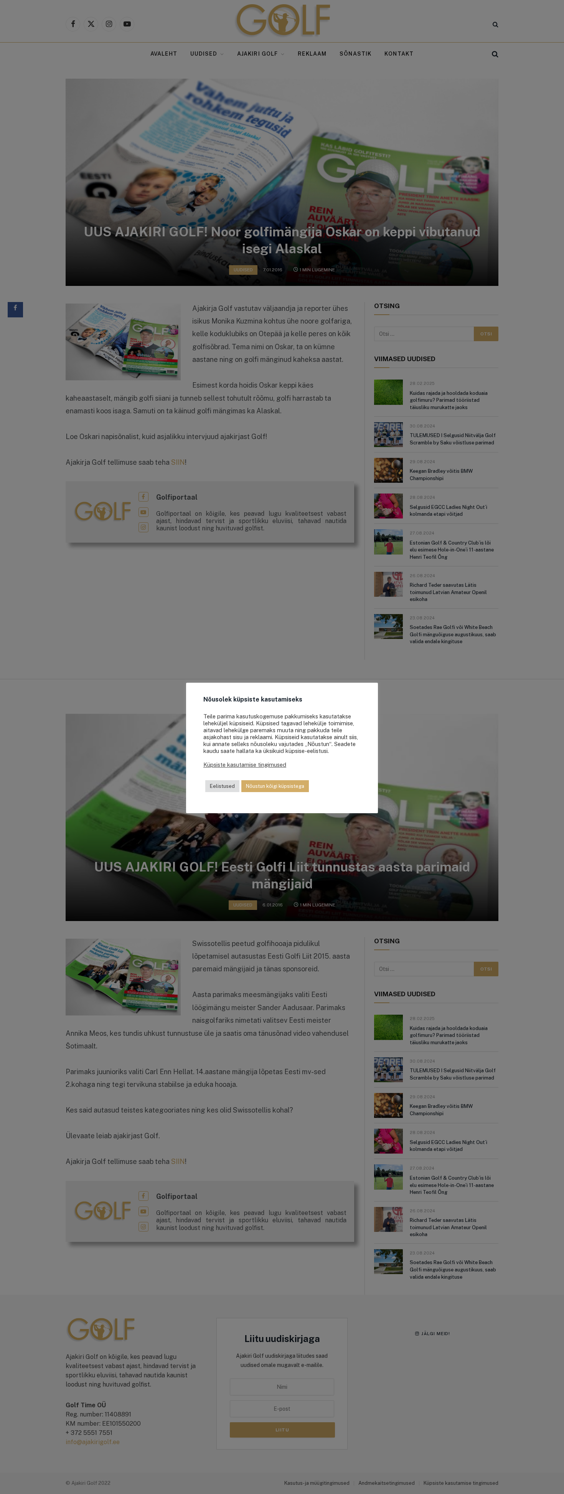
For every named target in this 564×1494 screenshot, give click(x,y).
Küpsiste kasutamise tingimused (244, 764)
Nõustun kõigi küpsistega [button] (275, 786)
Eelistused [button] (222, 786)
